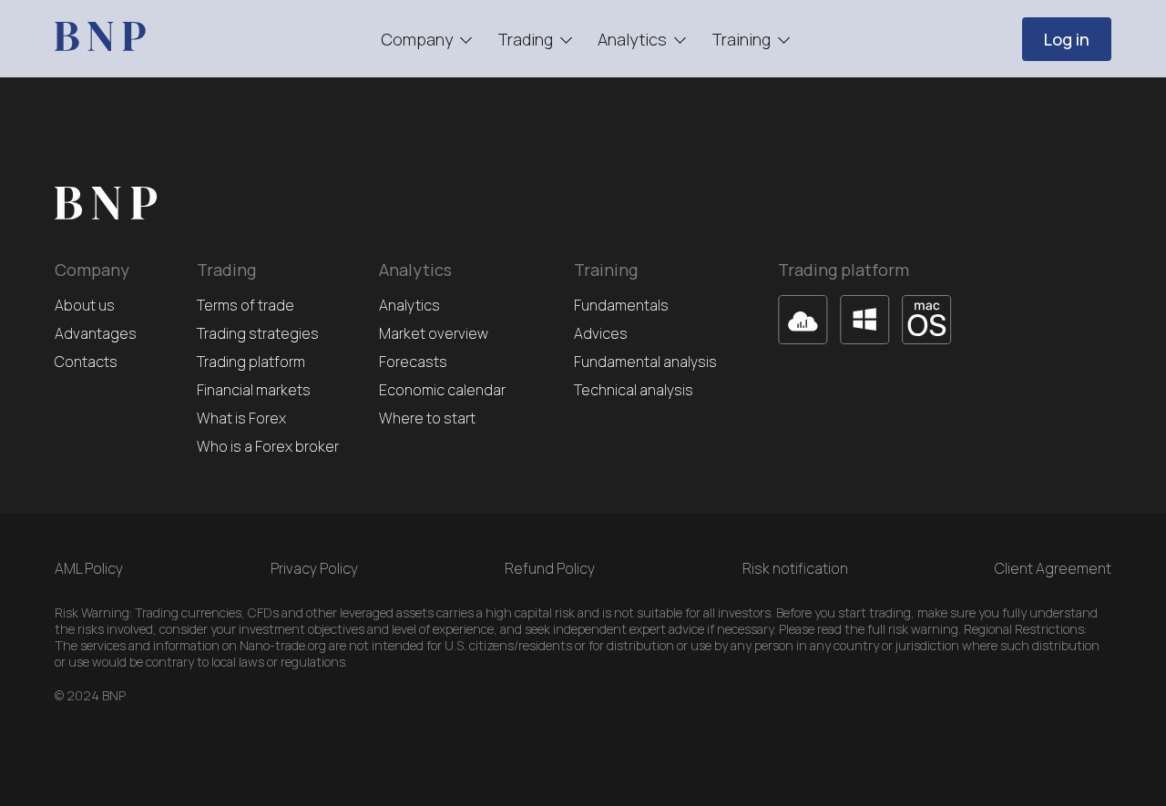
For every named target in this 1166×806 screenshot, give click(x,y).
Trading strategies (258, 333)
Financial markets (254, 390)
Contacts (86, 362)
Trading (525, 39)
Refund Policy (550, 568)
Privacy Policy (314, 568)
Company (417, 39)
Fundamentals (621, 305)
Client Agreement (1053, 568)
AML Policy (89, 568)
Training (741, 39)
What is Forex (241, 418)
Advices (601, 333)
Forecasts (413, 362)
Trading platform (251, 362)
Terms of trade (245, 305)
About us (85, 305)
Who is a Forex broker (268, 446)
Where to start (427, 418)
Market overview (433, 333)
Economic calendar (442, 390)
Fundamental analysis (645, 362)
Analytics (632, 39)
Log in (1066, 39)
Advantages (96, 333)
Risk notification (795, 568)
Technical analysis (633, 390)
